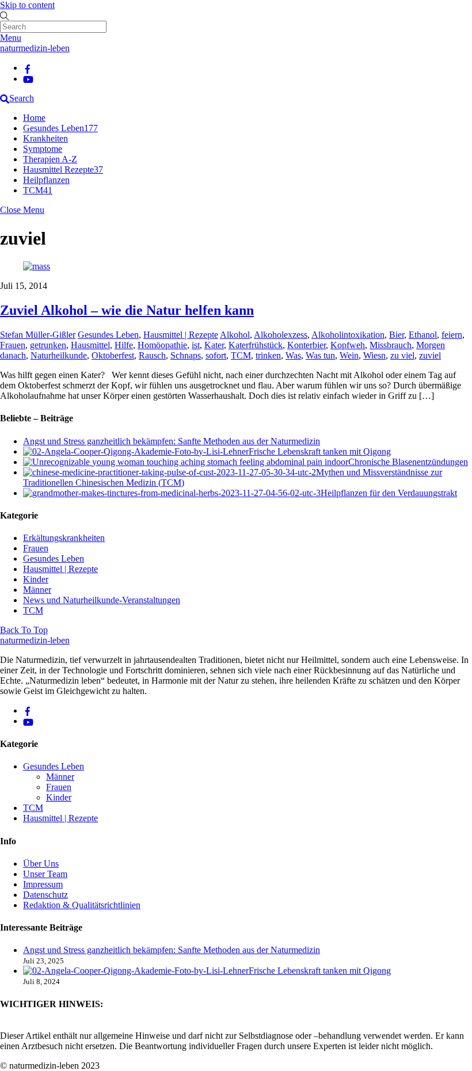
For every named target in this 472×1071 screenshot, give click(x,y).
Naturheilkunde (59, 355)
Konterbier (306, 345)
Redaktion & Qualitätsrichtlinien (81, 905)
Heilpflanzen (46, 180)
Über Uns (41, 863)
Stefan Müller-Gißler (37, 335)
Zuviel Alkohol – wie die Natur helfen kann (127, 310)
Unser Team (45, 874)
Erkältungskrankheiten (64, 538)
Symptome (42, 149)
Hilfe (124, 345)
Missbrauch (391, 345)
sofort (215, 355)
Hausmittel (90, 345)
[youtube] (28, 78)
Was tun (320, 355)
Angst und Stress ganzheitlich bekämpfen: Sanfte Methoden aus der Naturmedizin (171, 441)
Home (34, 118)
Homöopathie (162, 345)
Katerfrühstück (256, 345)
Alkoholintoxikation (348, 335)
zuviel (430, 355)
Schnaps (185, 355)
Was (293, 355)
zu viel (402, 355)
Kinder (35, 579)
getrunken (48, 345)
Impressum (43, 884)
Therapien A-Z (50, 159)
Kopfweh (347, 345)
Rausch (152, 355)
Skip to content (27, 5)
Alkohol (235, 335)
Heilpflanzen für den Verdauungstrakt (389, 493)
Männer (37, 589)
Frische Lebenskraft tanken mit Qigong (320, 451)
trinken (268, 355)
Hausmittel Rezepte (63, 169)
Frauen (12, 345)
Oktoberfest (113, 355)
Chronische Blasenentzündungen (408, 462)
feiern (451, 335)
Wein (349, 355)
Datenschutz (45, 895)
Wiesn (374, 355)
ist (196, 345)
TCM (37, 190)
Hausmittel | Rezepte (180, 335)
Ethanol (423, 335)
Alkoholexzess (280, 335)
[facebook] (27, 68)
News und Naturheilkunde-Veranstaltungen (101, 600)
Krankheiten (45, 138)
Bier (396, 335)
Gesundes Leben (60, 128)
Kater (214, 345)
